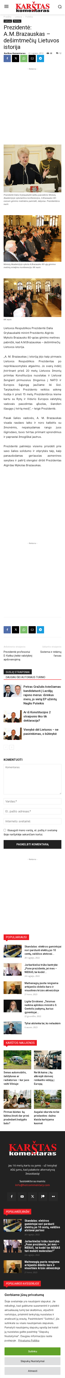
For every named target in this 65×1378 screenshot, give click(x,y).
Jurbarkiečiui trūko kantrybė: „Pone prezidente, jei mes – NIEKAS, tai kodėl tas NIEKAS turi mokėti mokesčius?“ (42, 1246)
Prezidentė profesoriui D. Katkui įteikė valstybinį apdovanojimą (18, 655)
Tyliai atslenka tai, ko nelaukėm (43, 1023)
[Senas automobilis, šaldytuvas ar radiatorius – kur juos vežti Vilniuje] (17, 1059)
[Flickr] (53, 1197)
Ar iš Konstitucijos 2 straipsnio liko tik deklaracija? (37, 716)
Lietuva (18, 16)
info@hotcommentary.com (32, 1185)
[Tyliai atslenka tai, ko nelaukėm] (13, 1028)
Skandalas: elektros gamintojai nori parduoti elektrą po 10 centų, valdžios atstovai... (43, 950)
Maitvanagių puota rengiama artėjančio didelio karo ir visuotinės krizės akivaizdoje (42, 987)
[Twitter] (32, 1197)
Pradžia (7, 16)
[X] (15, 58)
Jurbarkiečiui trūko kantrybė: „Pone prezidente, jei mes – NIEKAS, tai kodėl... (41, 968)
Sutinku (32, 1351)
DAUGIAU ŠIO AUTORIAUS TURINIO (25, 677)
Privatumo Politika (28, 1340)
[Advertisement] (32, 103)
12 (60, 53)
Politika (29, 16)
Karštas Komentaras (14, 53)
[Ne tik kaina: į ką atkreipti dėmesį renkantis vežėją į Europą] (48, 1059)
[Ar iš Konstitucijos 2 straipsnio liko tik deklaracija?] (13, 716)
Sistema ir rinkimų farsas (50, 653)
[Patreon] (43, 1197)
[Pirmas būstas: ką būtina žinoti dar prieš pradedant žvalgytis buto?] (17, 1099)
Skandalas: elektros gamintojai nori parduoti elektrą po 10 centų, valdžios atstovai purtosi (42, 1225)
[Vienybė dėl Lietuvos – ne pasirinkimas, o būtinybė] (13, 734)
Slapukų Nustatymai (32, 1361)
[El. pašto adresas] (32, 58)
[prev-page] (6, 747)
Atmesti (32, 1370)
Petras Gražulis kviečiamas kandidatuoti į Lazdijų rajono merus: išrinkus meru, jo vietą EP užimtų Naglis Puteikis (42, 695)
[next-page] (11, 747)
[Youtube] (22, 1197)
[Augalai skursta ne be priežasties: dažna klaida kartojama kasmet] (48, 1099)
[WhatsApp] (23, 58)
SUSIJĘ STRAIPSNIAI (18, 672)
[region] (32, 1333)
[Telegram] (40, 58)
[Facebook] (7, 58)
